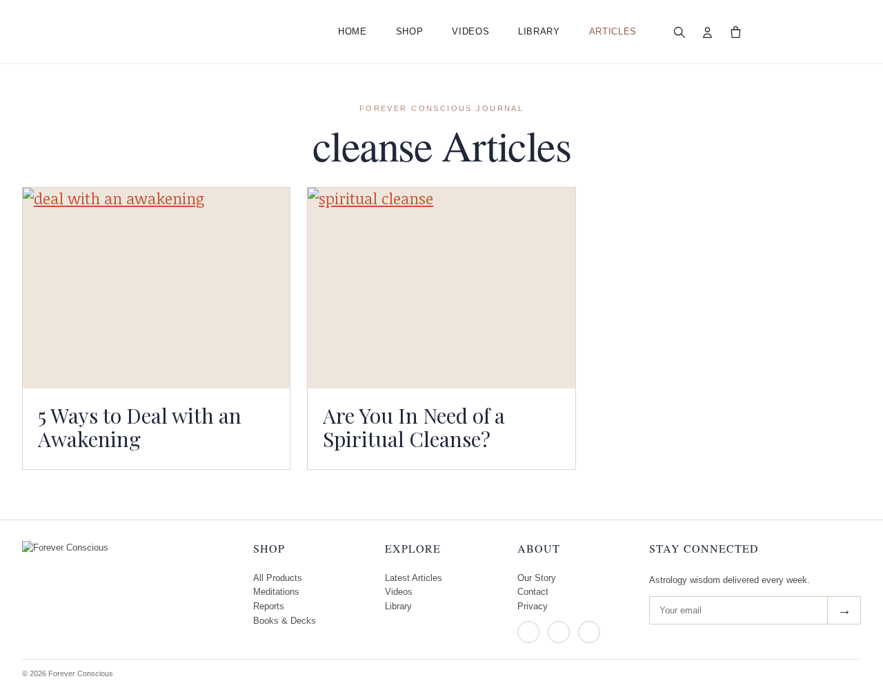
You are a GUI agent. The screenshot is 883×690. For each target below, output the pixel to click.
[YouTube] (589, 632)
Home (352, 31)
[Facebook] (559, 632)
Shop (410, 31)
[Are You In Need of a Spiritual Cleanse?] (441, 288)
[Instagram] (528, 632)
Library (539, 31)
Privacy (532, 606)
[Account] (708, 31)
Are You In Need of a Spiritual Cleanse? (414, 427)
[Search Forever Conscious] (679, 31)
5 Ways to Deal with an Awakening (139, 427)
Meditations (276, 591)
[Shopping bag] (736, 31)
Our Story (536, 578)
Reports (268, 606)
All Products (277, 578)
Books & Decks (284, 620)
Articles (613, 31)
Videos (470, 31)
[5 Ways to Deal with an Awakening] (156, 288)
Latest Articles (413, 578)
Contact (532, 591)
